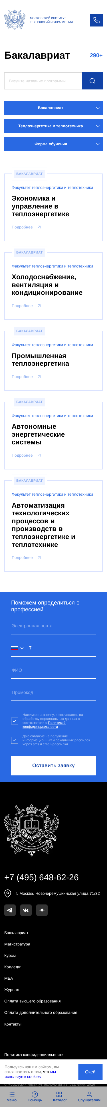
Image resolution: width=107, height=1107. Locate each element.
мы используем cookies (30, 1074)
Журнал (11, 989)
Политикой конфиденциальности (44, 725)
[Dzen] (42, 910)
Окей (90, 1071)
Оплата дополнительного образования (40, 1012)
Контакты (12, 1024)
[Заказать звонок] (96, 20)
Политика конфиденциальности (34, 1054)
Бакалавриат (16, 932)
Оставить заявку (53, 765)
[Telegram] (10, 910)
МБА (8, 978)
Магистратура (17, 944)
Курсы (10, 955)
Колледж (12, 967)
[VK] (26, 910)
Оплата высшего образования (32, 1001)
